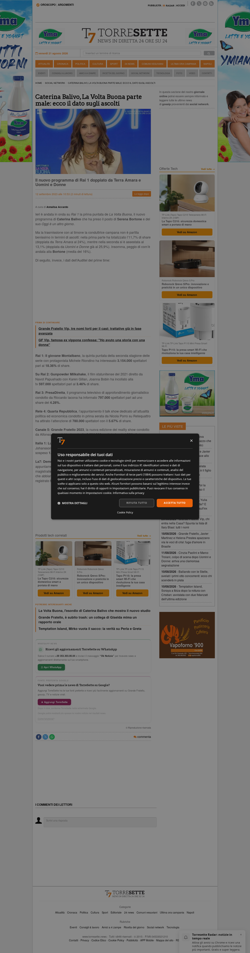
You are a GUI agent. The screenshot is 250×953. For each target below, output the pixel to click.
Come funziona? (46, 719)
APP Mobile (147, 940)
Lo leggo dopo (141, 193)
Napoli (208, 63)
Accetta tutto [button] (174, 503)
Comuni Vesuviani (152, 63)
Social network (155, 927)
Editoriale (116, 912)
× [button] (191, 440)
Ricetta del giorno (114, 73)
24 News (130, 63)
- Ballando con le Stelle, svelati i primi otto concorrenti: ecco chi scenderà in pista (186, 575)
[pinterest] (205, 3)
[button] (72, 503)
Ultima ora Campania (183, 63)
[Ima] (187, 393)
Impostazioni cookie (98, 493)
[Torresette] (125, 35)
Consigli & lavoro (89, 927)
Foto (179, 73)
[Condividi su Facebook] (38, 737)
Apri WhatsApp (52, 667)
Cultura (98, 63)
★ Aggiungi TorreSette (54, 702)
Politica (80, 63)
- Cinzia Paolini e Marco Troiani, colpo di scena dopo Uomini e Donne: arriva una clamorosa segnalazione (186, 559)
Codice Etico (98, 940)
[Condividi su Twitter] (45, 737)
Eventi (41, 73)
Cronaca (62, 63)
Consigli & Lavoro (62, 73)
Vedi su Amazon (54, 593)
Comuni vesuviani (147, 912)
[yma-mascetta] (50, 36)
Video (192, 73)
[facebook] (193, 3)
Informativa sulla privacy (128, 493)
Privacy (84, 940)
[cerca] (209, 53)
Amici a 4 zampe (111, 927)
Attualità (44, 63)
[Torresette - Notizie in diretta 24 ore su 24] (125, 893)
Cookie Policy (116, 940)
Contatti (207, 73)
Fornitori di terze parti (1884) (132, 474)
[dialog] (125, 476)
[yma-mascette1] (200, 36)
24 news (129, 912)
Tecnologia (163, 73)
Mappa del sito (164, 940)
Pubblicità (132, 940)
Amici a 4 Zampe (87, 73)
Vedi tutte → (144, 535)
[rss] (211, 3)
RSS (178, 940)
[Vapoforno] (187, 635)
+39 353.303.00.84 (65, 656)
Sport (114, 63)
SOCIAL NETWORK (55, 82)
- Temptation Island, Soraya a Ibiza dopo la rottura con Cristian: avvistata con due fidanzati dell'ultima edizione (184, 592)
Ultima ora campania (172, 912)
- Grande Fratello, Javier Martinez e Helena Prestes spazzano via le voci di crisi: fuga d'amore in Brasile (185, 539)
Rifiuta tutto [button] (136, 503)
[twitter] (199, 3)
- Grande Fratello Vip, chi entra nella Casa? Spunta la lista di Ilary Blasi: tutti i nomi (185, 523)
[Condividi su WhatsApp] (52, 737)
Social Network (140, 73)
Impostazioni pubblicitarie (129, 488)
